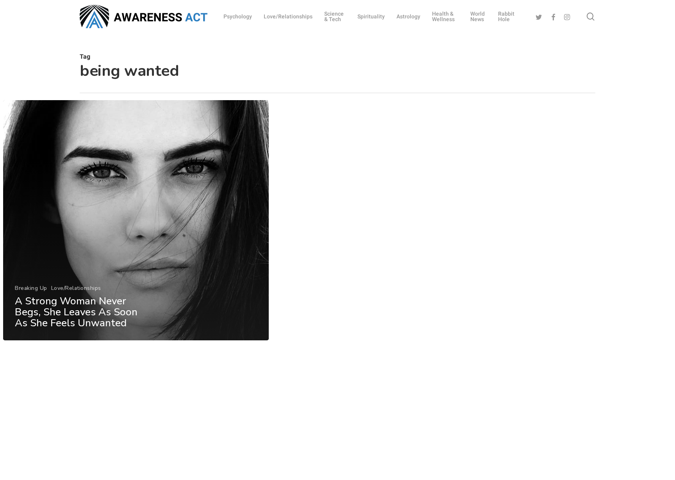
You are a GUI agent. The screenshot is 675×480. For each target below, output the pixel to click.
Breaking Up (31, 288)
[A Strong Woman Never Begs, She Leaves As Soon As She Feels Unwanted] (136, 220)
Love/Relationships (76, 288)
